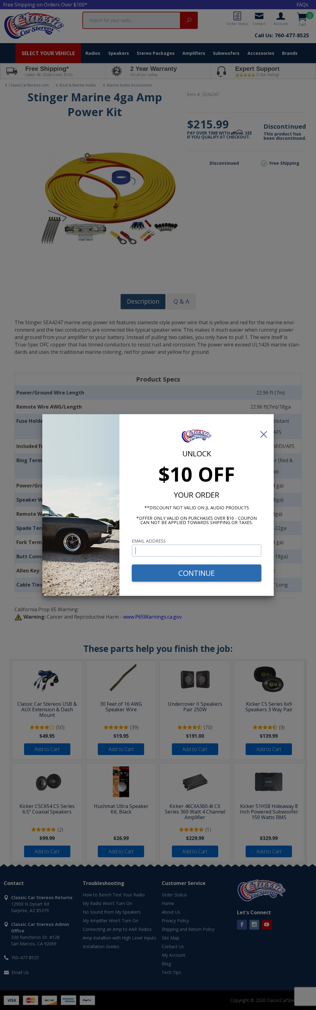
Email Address (149, 541)
